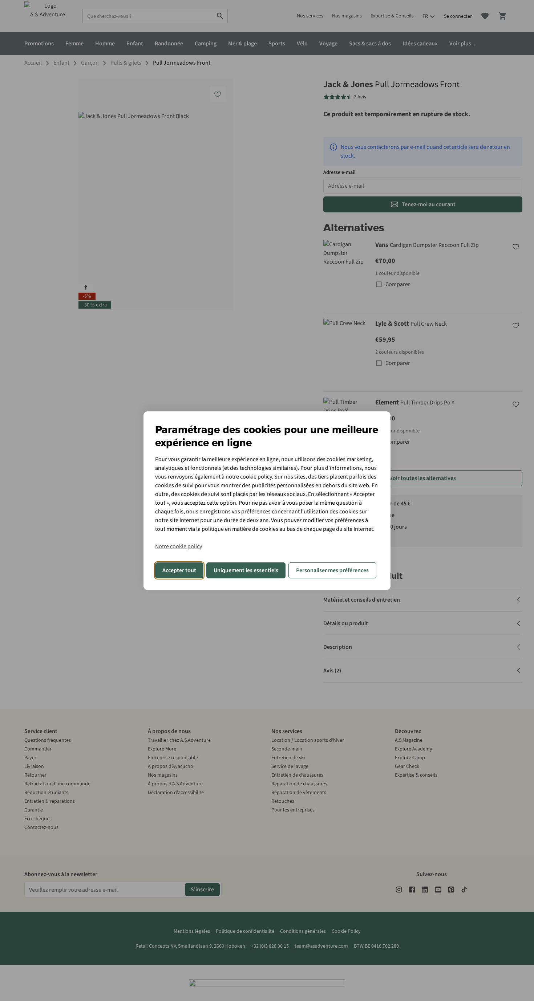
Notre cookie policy (178, 546)
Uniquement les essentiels (246, 570)
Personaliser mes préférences (332, 570)
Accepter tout (179, 570)
